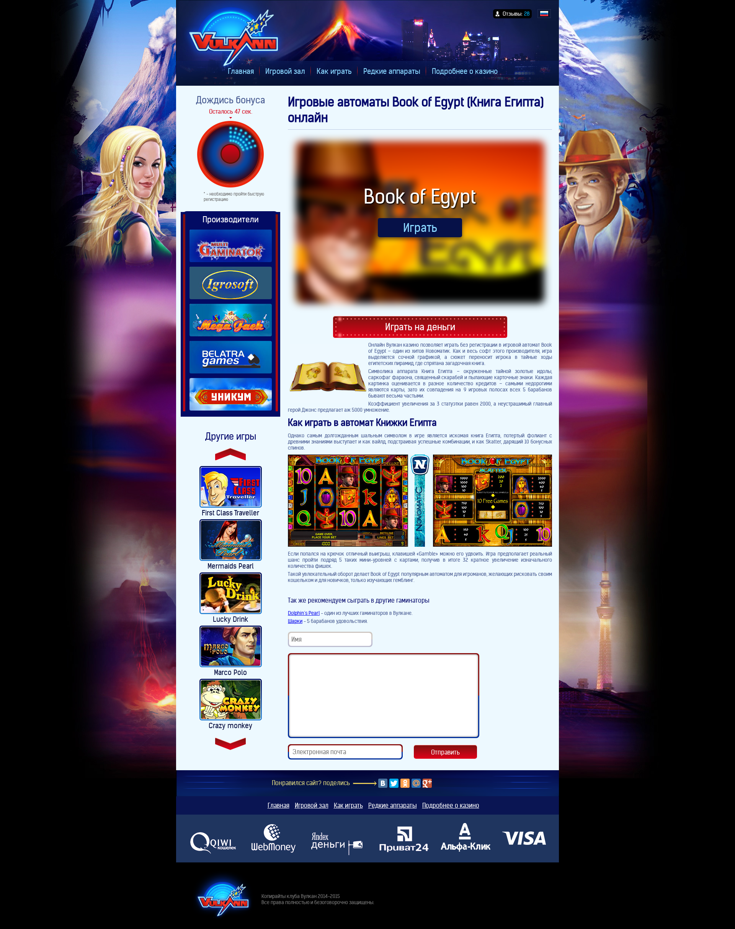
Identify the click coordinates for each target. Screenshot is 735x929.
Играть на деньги (420, 327)
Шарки (295, 621)
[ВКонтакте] (382, 783)
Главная (241, 71)
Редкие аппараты (391, 71)
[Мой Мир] (416, 783)
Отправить (445, 752)
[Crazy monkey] (230, 699)
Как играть (334, 71)
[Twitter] (394, 783)
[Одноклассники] (405, 783)
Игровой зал (285, 71)
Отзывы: (516, 13)
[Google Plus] (427, 783)
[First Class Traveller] (230, 487)
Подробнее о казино (465, 71)
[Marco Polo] (230, 646)
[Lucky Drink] (230, 593)
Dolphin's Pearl (304, 613)
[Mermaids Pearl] (230, 540)
